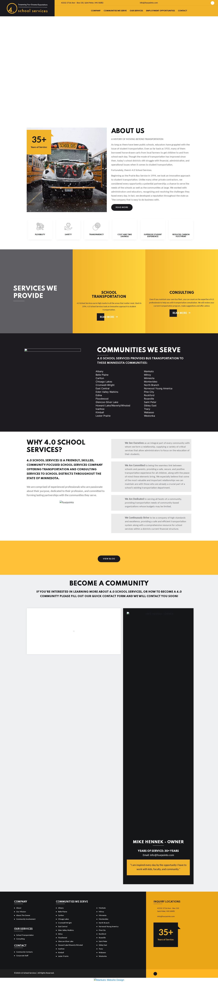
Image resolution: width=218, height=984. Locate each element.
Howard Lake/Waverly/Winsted (113, 405)
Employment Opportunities (160, 11)
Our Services (136, 11)
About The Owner (23, 915)
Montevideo (150, 381)
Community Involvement (25, 919)
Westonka (149, 415)
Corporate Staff (22, 956)
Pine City (149, 391)
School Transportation (25, 935)
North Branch (151, 385)
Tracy (147, 408)
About (18, 908)
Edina (99, 395)
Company (96, 11)
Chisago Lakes (104, 381)
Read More (122, 207)
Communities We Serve (115, 11)
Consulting (20, 939)
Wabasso (149, 412)
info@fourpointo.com (148, 3)
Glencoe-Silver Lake (107, 402)
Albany (99, 371)
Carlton (100, 378)
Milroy (147, 374)
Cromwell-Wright (105, 385)
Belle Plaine (102, 374)
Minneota (149, 378)
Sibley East (150, 405)
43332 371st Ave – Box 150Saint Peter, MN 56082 (168, 909)
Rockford (149, 395)
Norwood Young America (158, 388)
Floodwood (102, 398)
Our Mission (21, 912)
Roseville (149, 398)
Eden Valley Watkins (107, 391)
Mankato (149, 371)
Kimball (100, 412)
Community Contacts (24, 952)
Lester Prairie (103, 415)
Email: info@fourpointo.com (158, 855)
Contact (182, 11)
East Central (102, 388)
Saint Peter (150, 402)
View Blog (109, 559)
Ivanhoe (100, 408)
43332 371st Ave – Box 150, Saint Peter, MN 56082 (82, 3)
